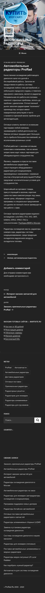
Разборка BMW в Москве (29, 223)
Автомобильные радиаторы (18, 42)
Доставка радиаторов (14, 376)
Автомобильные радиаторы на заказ (19, 490)
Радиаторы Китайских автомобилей (19, 508)
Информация (12, 254)
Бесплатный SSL (12, 339)
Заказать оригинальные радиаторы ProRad (22, 464)
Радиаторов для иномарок (16, 395)
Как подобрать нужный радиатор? (18, 565)
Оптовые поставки (13, 381)
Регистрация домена (14, 329)
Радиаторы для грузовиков (16, 405)
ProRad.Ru (21, 62)
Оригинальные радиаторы (16, 386)
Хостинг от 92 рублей (14, 326)
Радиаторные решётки (14, 391)
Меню (23, 53)
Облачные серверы (13, 332)
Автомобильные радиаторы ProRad (19, 469)
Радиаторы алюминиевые (16, 400)
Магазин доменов (12, 335)
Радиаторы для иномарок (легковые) (20, 543)
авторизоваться (21, 275)
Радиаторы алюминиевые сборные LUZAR (22, 522)
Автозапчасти (20, 367)
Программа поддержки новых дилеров (20, 503)
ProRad (10, 258)
